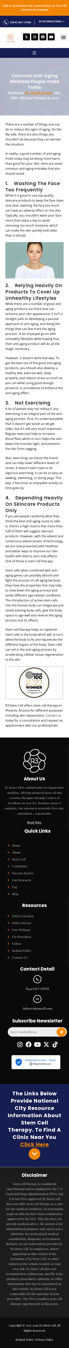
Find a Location (23, 916)
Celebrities (19, 866)
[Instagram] (34, 36)
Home (16, 845)
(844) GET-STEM (20, 22)
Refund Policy (21, 951)
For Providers (21, 937)
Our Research (21, 880)
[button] (63, 37)
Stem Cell (18, 859)
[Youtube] (51, 36)
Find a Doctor (21, 923)
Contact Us (19, 957)
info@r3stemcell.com (37, 1008)
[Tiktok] (55, 1044)
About (16, 852)
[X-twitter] (26, 36)
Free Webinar (21, 930)
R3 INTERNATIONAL (50, 21)
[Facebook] (42, 36)
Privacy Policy (44, 1339)
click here (34, 1144)
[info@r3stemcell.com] (37, 999)
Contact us (53, 715)
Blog (15, 894)
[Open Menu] (34, 53)
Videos (16, 944)
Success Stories (22, 873)
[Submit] (61, 1032)
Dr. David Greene (38, 93)
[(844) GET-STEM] (6, 22)
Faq (14, 887)
